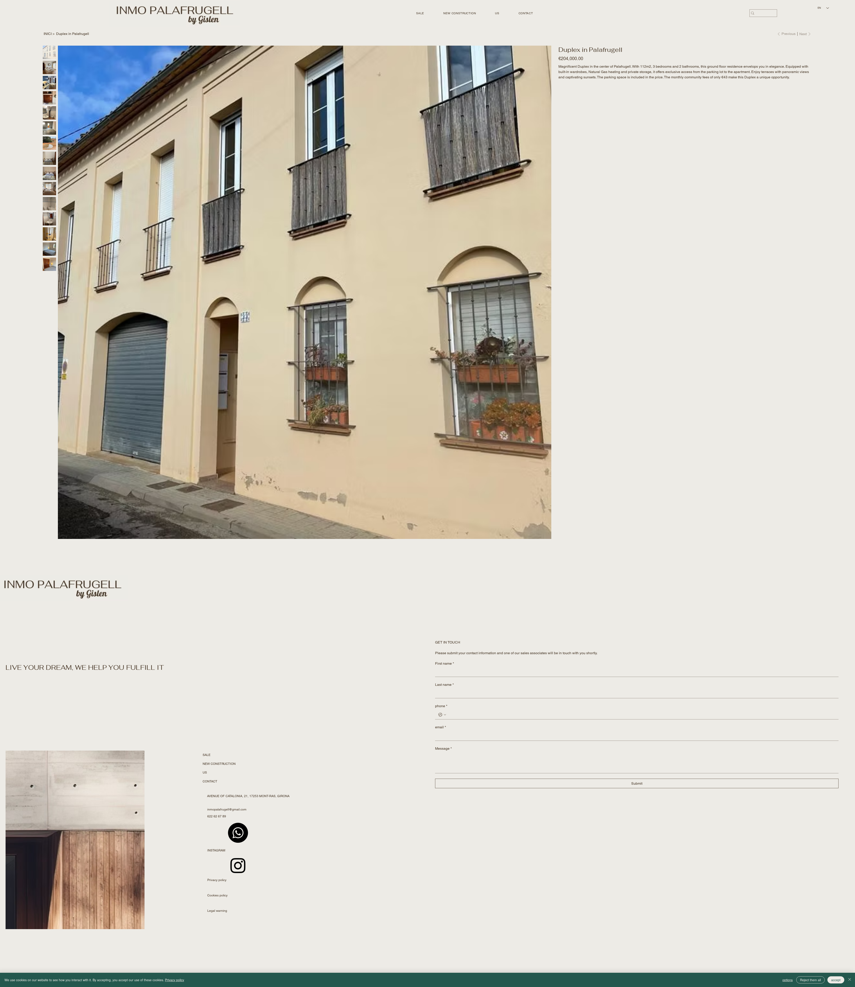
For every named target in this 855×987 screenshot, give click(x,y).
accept (836, 980)
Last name (444, 684)
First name (444, 663)
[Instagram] (238, 865)
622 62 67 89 (216, 816)
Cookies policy (217, 895)
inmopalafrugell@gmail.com (226, 809)
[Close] (849, 979)
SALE (206, 755)
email (440, 727)
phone (441, 706)
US (205, 772)
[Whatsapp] (238, 833)
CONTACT (210, 781)
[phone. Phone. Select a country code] (442, 714)
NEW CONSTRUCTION (219, 764)
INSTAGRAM (216, 850)
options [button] (787, 980)
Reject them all (810, 980)
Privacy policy (216, 880)
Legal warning (217, 910)
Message (443, 748)
